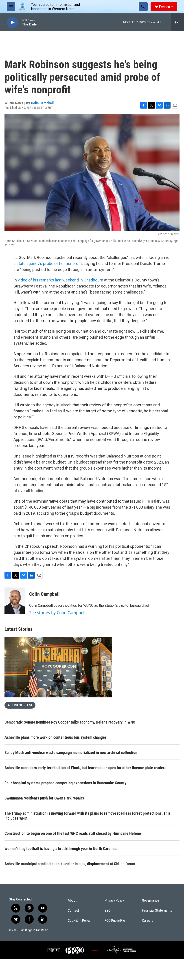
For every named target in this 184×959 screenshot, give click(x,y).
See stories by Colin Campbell (57, 612)
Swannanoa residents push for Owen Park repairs (44, 798)
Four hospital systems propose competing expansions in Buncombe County (65, 783)
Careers (147, 920)
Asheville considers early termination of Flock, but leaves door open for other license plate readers (85, 767)
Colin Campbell (42, 103)
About (72, 900)
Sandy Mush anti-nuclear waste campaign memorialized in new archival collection (70, 752)
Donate (166, 6)
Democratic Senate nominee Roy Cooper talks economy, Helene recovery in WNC (69, 722)
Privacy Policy (114, 900)
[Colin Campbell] (14, 601)
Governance (150, 900)
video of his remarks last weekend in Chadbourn (60, 280)
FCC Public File (115, 920)
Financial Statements (157, 910)
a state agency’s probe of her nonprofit (47, 263)
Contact (73, 910)
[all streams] (177, 22)
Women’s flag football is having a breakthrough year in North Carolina (60, 848)
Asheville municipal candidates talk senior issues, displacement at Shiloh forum (69, 863)
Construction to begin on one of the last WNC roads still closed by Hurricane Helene (72, 833)
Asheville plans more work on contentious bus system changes (55, 737)
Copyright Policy (79, 920)
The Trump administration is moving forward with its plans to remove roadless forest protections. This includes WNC (87, 816)
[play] (12, 22)
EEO (108, 910)
